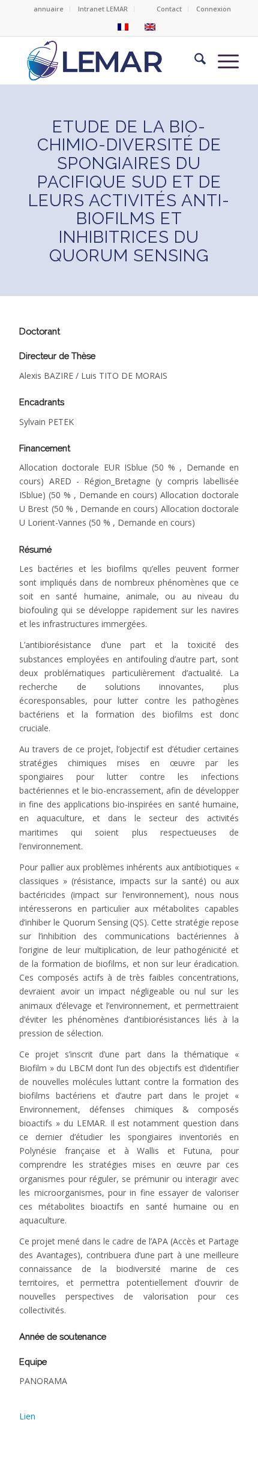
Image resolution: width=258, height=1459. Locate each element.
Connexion (213, 8)
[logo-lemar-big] (96, 61)
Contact (169, 8)
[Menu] (222, 61)
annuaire (49, 8)
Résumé (35, 549)
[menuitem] (49, 9)
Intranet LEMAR (103, 8)
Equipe (33, 1361)
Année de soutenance (62, 1336)
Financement (44, 448)
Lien (27, 1416)
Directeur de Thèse (57, 356)
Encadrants (41, 402)
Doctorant (39, 331)
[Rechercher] (194, 61)
